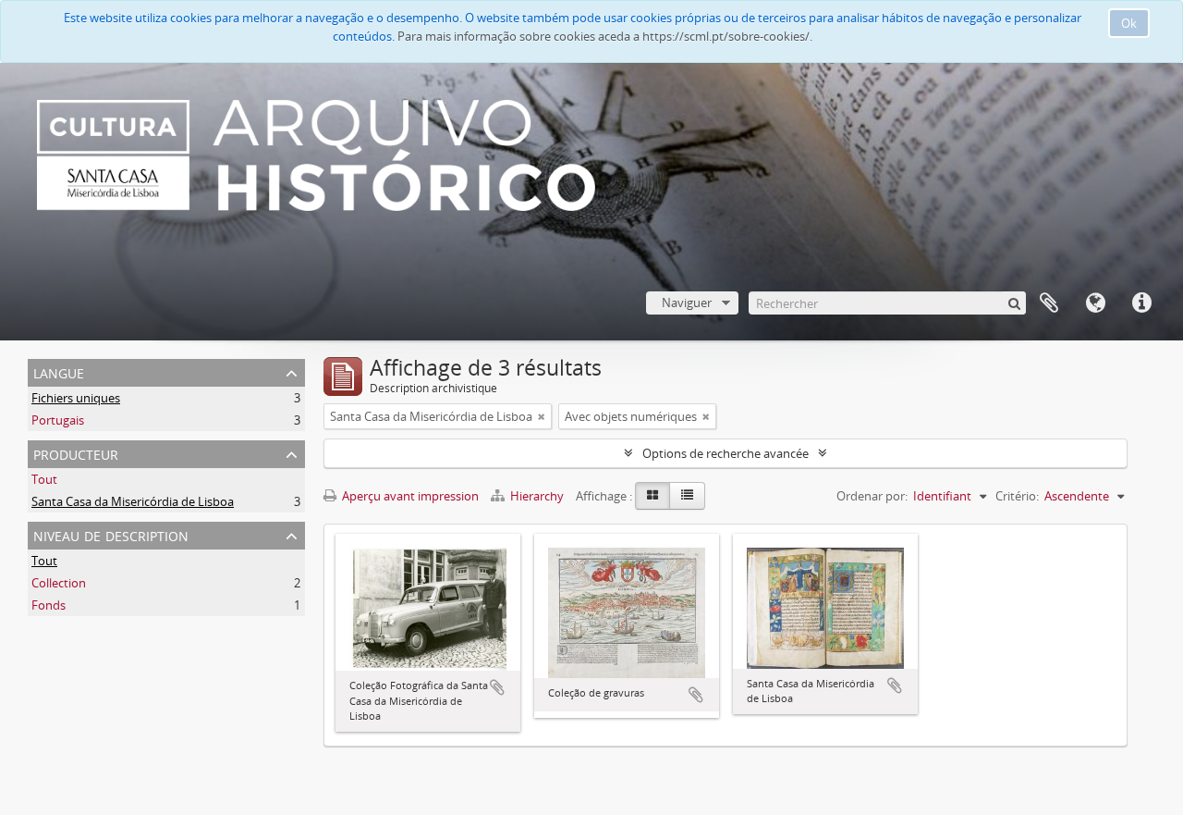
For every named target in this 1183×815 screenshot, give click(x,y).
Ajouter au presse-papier (497, 687)
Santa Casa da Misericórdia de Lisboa (132, 501)
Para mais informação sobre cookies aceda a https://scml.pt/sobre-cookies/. (604, 36)
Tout (44, 479)
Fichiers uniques (75, 397)
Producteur (75, 452)
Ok (1129, 23)
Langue (1095, 303)
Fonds (48, 605)
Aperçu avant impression (409, 496)
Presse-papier (1049, 303)
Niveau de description (111, 534)
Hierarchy (537, 496)
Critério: (1017, 496)
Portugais (57, 420)
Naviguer (687, 302)
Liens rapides (1141, 303)
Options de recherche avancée (725, 453)
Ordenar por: (872, 496)
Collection (58, 582)
